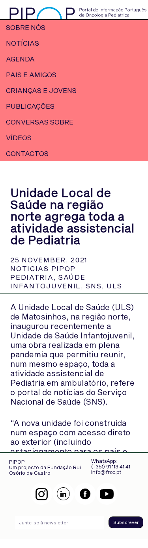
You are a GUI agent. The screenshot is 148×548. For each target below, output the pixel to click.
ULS (114, 286)
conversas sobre (39, 122)
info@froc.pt (106, 472)
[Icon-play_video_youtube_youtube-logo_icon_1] (107, 494)
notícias (22, 43)
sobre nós (25, 27)
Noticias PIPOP (43, 268)
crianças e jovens (41, 90)
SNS (93, 286)
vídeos (19, 137)
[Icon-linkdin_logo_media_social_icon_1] (63, 494)
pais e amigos (31, 74)
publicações (30, 106)
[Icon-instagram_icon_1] (41, 494)
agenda (20, 59)
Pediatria (31, 277)
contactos (27, 153)
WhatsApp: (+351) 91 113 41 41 (110, 464)
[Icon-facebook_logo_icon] (85, 494)
